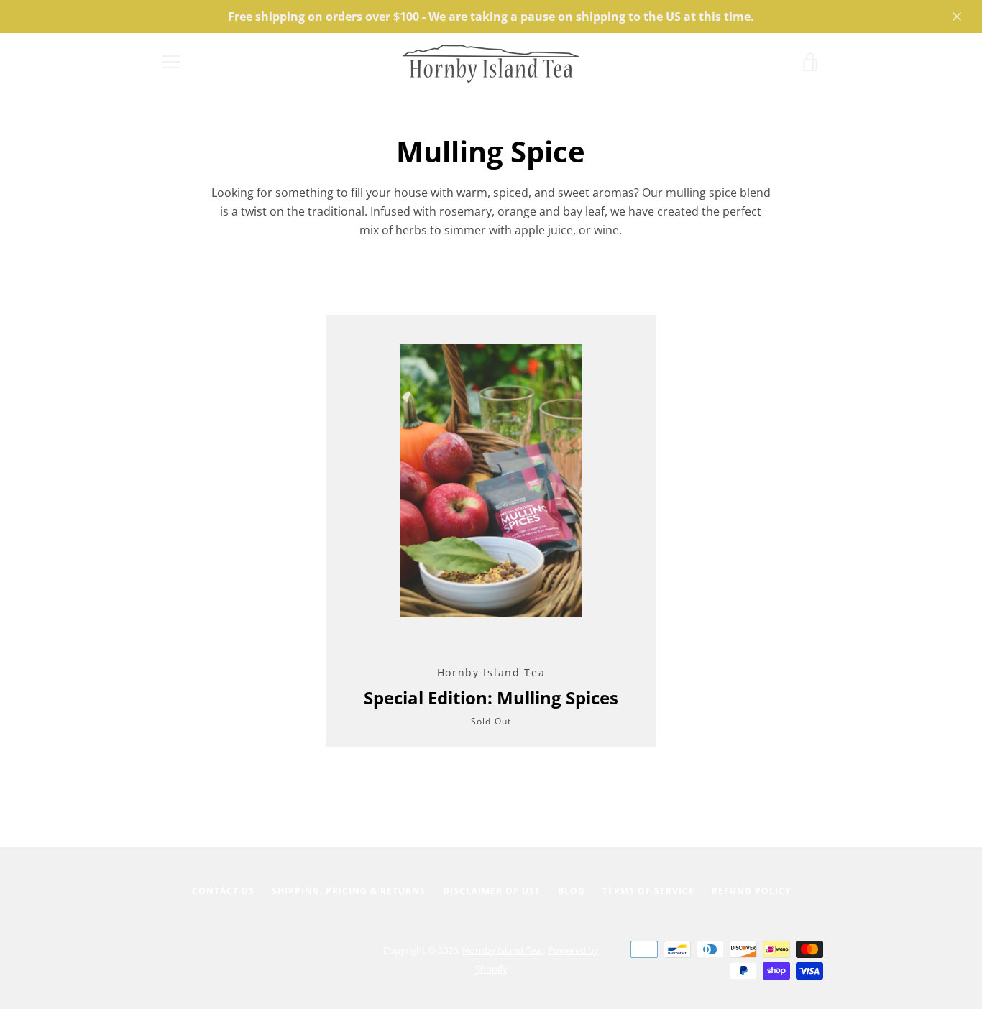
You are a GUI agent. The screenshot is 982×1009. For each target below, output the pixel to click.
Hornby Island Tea (502, 950)
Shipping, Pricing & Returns (349, 891)
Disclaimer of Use (492, 891)
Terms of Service (648, 891)
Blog (571, 891)
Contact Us (223, 891)
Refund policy (751, 891)
